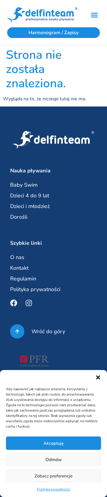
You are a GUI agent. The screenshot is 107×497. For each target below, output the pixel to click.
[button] (98, 377)
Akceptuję (53, 443)
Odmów (53, 460)
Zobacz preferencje (53, 476)
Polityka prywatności (53, 489)
